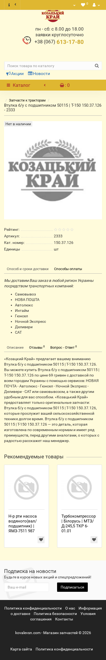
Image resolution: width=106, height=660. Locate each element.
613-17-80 (59, 42)
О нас (70, 608)
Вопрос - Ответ (63, 347)
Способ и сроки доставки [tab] (28, 269)
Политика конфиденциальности (33, 608)
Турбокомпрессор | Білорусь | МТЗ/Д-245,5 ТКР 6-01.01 (78, 523)
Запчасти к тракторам (27, 100)
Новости (41, 73)
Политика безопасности (55, 613)
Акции (17, 73)
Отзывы (37, 347)
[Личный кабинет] (95, 5)
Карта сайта (21, 649)
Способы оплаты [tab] (68, 269)
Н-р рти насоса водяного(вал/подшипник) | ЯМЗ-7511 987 (22, 523)
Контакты (64, 619)
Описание (15, 347)
